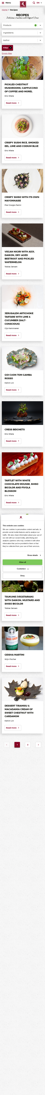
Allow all (22, 562)
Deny (22, 576)
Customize (21, 569)
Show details (32, 555)
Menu (8, 2)
